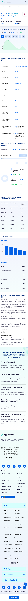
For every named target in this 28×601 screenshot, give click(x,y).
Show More (13, 562)
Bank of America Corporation (18, 544)
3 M (6, 36)
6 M (9, 36)
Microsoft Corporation (17, 510)
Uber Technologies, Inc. (8, 548)
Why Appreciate (6, 474)
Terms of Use (21, 483)
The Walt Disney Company (18, 541)
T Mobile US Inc (7, 534)
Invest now (14, 597)
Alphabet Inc (17, 513)
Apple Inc (6, 510)
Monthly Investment (6, 155)
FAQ (2, 477)
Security (3, 483)
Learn (18, 471)
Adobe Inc (16, 531)
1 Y (13, 36)
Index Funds (16, 6)
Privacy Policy (5, 480)
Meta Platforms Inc (19, 517)
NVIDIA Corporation (6, 513)
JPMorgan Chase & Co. (8, 544)
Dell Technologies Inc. (8, 555)
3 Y (16, 36)
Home (2, 6)
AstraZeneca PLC (18, 527)
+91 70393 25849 (9, 458)
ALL (23, 36)
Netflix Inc (6, 527)
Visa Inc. (16, 537)
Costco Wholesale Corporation (8, 524)
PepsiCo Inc (6, 531)
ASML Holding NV (18, 524)
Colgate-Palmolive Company (18, 551)
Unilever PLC (17, 548)
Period (2, 163)
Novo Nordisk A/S (8, 558)
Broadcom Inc (7, 520)
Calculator (4, 492)
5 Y (20, 36)
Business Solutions (6, 486)
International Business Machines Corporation (19, 534)
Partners (19, 480)
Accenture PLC (7, 551)
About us (3, 471)
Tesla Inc (16, 520)
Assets (19, 477)
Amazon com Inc (7, 517)
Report (19, 489)
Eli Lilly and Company (17, 555)
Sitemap (19, 492)
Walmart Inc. (7, 541)
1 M (2, 36)
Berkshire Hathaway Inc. (7, 538)
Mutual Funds (9, 6)
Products (19, 486)
